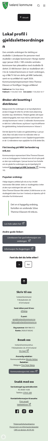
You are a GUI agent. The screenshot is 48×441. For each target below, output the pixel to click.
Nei (28, 264)
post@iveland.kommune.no (24, 319)
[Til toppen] (24, 281)
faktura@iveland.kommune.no (24, 322)
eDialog (24, 311)
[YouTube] (30, 411)
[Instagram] (24, 411)
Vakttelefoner (22, 404)
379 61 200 (27, 392)
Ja (19, 264)
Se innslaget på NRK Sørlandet (22, 167)
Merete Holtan (32, 359)
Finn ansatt (24, 401)
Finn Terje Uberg (28, 365)
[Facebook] (17, 411)
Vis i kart (22, 351)
